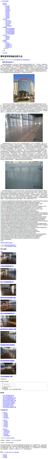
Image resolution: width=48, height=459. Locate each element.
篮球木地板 (8, 20)
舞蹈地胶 (8, 18)
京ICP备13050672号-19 (9, 452)
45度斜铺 (8, 16)
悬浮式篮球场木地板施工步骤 (9, 407)
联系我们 (8, 43)
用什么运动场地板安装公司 (9, 399)
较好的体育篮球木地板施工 (9, 403)
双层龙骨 (8, 12)
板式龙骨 (8, 15)
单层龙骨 (8, 11)
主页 (4, 50)
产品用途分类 (4, 410)
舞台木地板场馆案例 (10, 31)
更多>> (2, 251)
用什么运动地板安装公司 (8, 396)
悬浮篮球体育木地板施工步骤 (9, 400)
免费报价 (6, 242)
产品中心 (5, 4)
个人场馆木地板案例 (10, 33)
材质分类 (5, 412)
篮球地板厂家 (9, 47)
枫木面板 (8, 6)
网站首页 (5, 3)
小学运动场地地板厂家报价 (10, 246)
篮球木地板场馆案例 (10, 28)
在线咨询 (10, 242)
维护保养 (8, 37)
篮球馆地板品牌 (8, 62)
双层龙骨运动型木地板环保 (9, 401)
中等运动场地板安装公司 (8, 395)
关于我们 (5, 41)
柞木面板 (8, 7)
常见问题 (5, 35)
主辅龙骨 (8, 14)
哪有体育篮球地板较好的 (10, 245)
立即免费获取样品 (17, 59)
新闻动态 (5, 40)
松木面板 (8, 8)
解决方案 (5, 19)
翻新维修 (8, 36)
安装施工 (8, 39)
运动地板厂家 (9, 44)
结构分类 (5, 420)
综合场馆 (8, 24)
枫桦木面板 (8, 10)
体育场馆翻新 (9, 25)
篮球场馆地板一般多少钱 (8, 405)
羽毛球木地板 (9, 21)
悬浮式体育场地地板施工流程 (9, 398)
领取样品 (2, 242)
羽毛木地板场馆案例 (10, 29)
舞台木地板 (8, 23)
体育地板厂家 (9, 45)
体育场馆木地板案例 (10, 32)
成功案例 (5, 27)
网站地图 (17, 452)
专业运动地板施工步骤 (8, 404)
